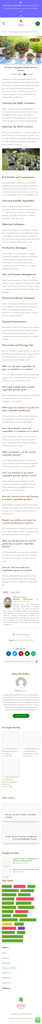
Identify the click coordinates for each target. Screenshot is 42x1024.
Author (5, 592)
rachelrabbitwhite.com (21, 602)
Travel (21, 928)
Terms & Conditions (9, 968)
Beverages (7, 886)
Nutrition (6, 915)
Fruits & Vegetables (10, 890)
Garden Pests (8, 903)
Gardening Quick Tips (25, 899)
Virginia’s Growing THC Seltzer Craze (26, 869)
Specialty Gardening (28, 920)
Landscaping (7, 911)
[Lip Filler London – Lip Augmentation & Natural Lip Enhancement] (6, 861)
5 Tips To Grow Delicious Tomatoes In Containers (10, 782)
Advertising (6, 963)
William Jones (20, 597)
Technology (7, 924)
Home (4, 32)
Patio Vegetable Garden (25, 640)
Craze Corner (19, 886)
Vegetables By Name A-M (12, 936)
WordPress (26, 1014)
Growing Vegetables (26, 907)
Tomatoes (19, 924)
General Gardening (22, 635)
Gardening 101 (24, 895)
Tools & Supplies (9, 928)
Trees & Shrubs (8, 932)
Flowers (31, 886)
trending (21, 932)
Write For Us (6, 973)
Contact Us (6, 983)
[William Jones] (7, 608)
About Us (5, 958)
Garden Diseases (9, 895)
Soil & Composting (9, 920)
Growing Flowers (9, 907)
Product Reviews (20, 915)
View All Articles (21, 715)
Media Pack (6, 978)
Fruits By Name (27, 890)
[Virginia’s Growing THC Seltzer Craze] (6, 872)
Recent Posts (15, 592)
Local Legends (21, 911)
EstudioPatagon (28, 1018)
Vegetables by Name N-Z (12, 941)
